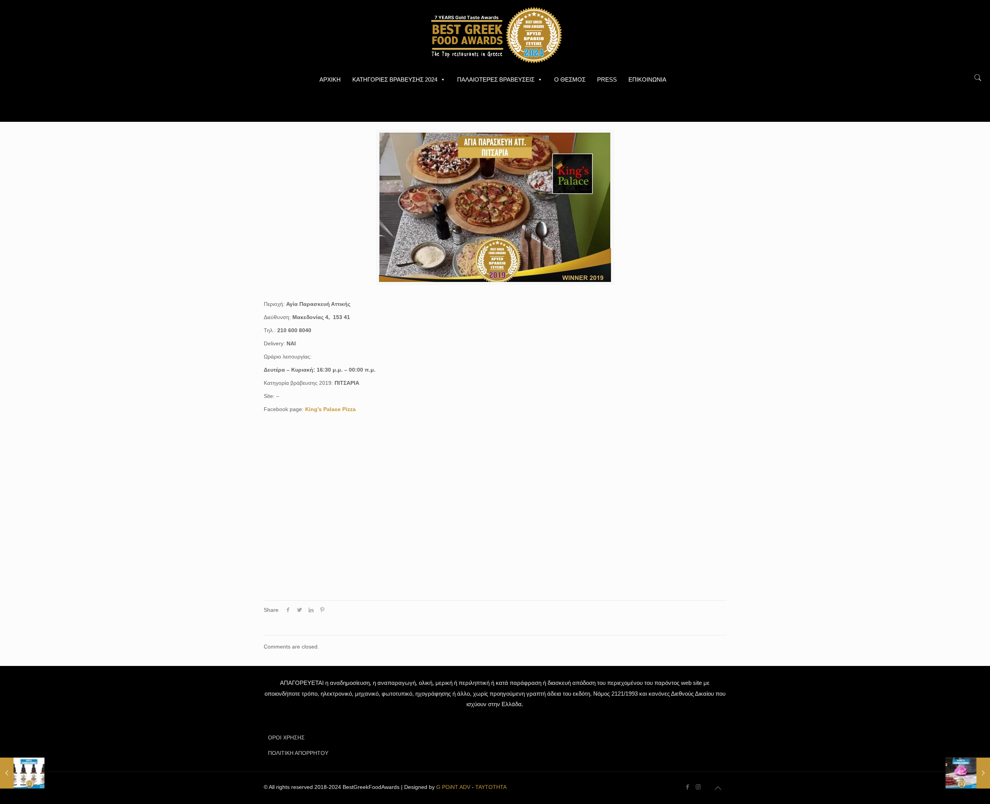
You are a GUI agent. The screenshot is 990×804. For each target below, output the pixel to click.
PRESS (607, 79)
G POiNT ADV (453, 787)
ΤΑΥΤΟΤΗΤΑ (491, 787)
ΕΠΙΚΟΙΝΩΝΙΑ (647, 79)
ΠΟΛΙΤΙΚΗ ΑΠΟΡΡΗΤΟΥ (298, 753)
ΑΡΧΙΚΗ (330, 79)
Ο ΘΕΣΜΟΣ (569, 79)
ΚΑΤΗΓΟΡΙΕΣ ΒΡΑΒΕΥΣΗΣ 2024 (394, 79)
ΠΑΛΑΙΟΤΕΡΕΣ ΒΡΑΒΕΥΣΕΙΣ (495, 79)
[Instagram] (698, 787)
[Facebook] (688, 787)
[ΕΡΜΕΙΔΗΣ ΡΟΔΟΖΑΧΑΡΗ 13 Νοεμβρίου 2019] (968, 773)
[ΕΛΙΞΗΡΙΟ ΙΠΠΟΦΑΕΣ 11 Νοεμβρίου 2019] (22, 773)
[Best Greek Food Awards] (495, 35)
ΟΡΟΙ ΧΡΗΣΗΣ (286, 737)
